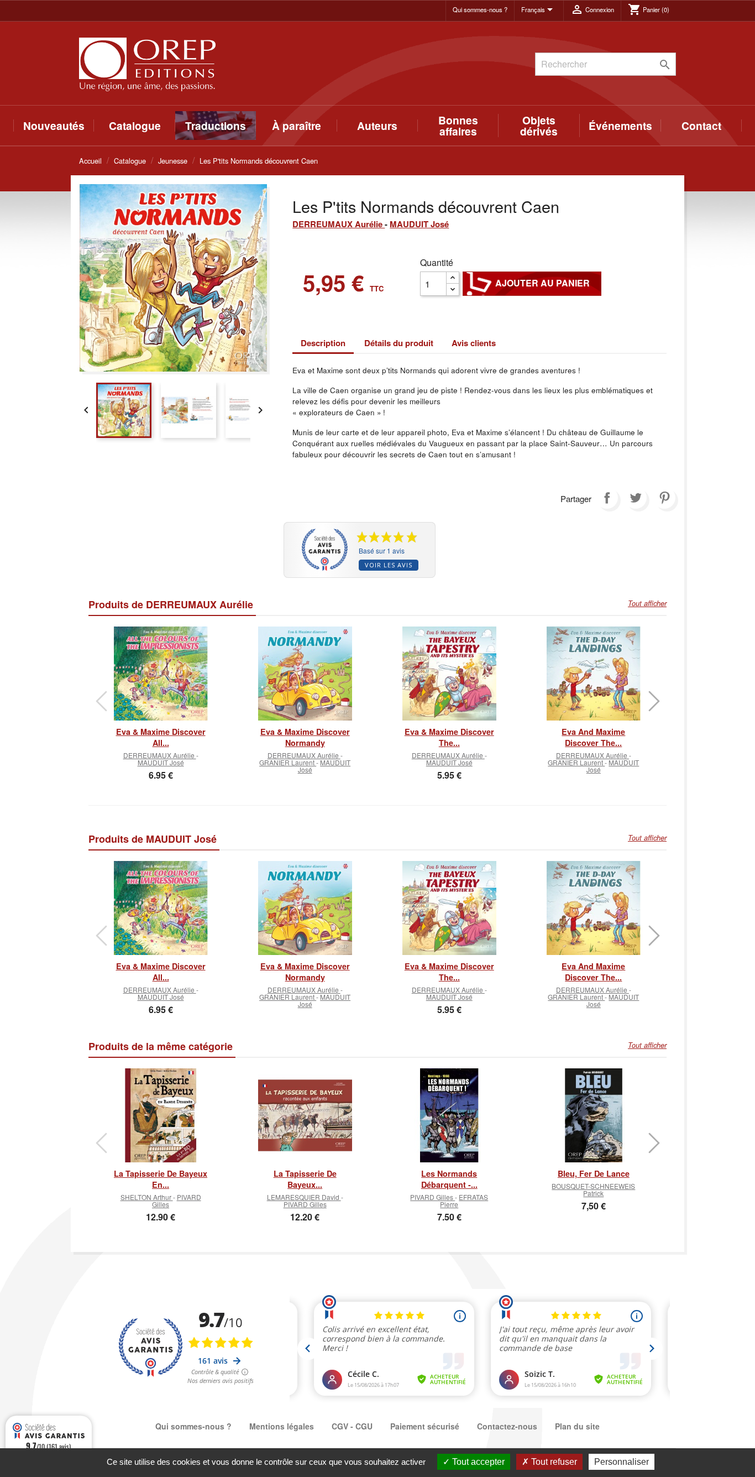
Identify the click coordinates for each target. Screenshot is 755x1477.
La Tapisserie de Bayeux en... (160, 1179)
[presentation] (101, 701)
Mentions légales (281, 1426)
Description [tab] (323, 343)
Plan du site (577, 1426)
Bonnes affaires (458, 125)
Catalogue (135, 125)
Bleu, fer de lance (594, 1173)
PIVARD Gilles (176, 1200)
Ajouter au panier (532, 283)
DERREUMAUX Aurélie (338, 224)
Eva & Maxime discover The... (449, 737)
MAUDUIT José (419, 224)
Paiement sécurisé (424, 1426)
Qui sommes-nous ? (480, 9)
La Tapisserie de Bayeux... (305, 1179)
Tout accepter (477, 1461)
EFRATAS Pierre (464, 1200)
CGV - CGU (352, 1426)
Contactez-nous (507, 1426)
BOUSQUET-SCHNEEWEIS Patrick (593, 1189)
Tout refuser (553, 1461)
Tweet (636, 498)
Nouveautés (54, 125)
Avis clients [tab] (474, 343)
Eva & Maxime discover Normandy (305, 737)
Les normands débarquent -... (449, 1179)
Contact (701, 125)
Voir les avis (388, 565)
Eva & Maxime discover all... (161, 737)
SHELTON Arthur (146, 1197)
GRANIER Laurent (287, 762)
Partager (607, 498)
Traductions (215, 125)
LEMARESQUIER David (304, 1197)
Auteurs (377, 125)
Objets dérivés (539, 125)
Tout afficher (647, 603)
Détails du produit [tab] (398, 343)
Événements (620, 125)
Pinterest (664, 498)
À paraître (296, 125)
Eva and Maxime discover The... (593, 737)
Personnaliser (621, 1461)
